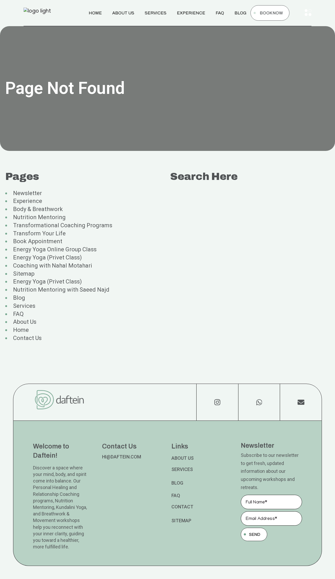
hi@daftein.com (121, 456)
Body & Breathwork (38, 209)
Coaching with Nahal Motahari (52, 265)
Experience (27, 201)
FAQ (18, 314)
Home (21, 330)
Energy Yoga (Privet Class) (47, 257)
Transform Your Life (39, 233)
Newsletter (27, 193)
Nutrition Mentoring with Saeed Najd (61, 289)
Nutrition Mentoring (39, 217)
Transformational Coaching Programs (62, 225)
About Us (24, 322)
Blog (19, 297)
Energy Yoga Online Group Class (55, 249)
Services (24, 306)
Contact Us (27, 338)
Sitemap (24, 273)
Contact (182, 506)
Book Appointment (37, 241)
